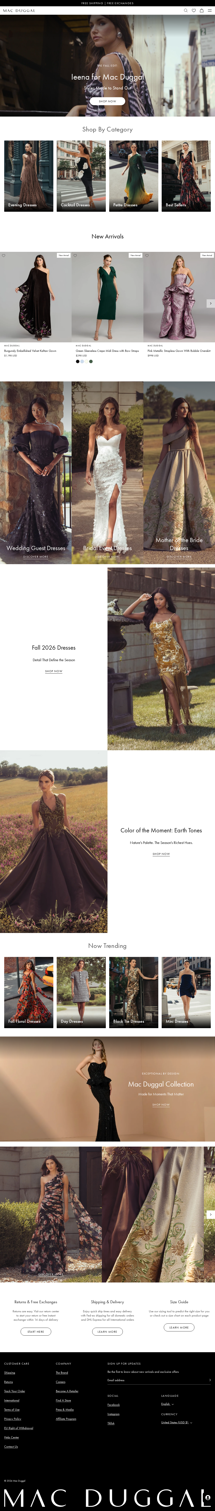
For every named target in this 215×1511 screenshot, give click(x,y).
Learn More (107, 1332)
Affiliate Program (66, 1419)
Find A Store (63, 1400)
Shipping (9, 1372)
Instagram (113, 1414)
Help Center (11, 1437)
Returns (8, 1382)
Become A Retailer (67, 1391)
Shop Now (53, 671)
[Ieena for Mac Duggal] (107, 66)
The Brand (62, 1372)
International (11, 1400)
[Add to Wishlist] (3, 255)
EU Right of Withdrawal (18, 1428)
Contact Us (11, 1446)
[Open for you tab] (208, 1498)
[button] (202, 10)
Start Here (36, 1332)
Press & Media (65, 1409)
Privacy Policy (12, 1419)
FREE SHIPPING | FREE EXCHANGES (107, 3)
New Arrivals (108, 236)
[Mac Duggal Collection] (107, 1089)
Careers (60, 1382)
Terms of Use (12, 1409)
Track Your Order (14, 1391)
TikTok (111, 1423)
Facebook (114, 1405)
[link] (78, 361)
